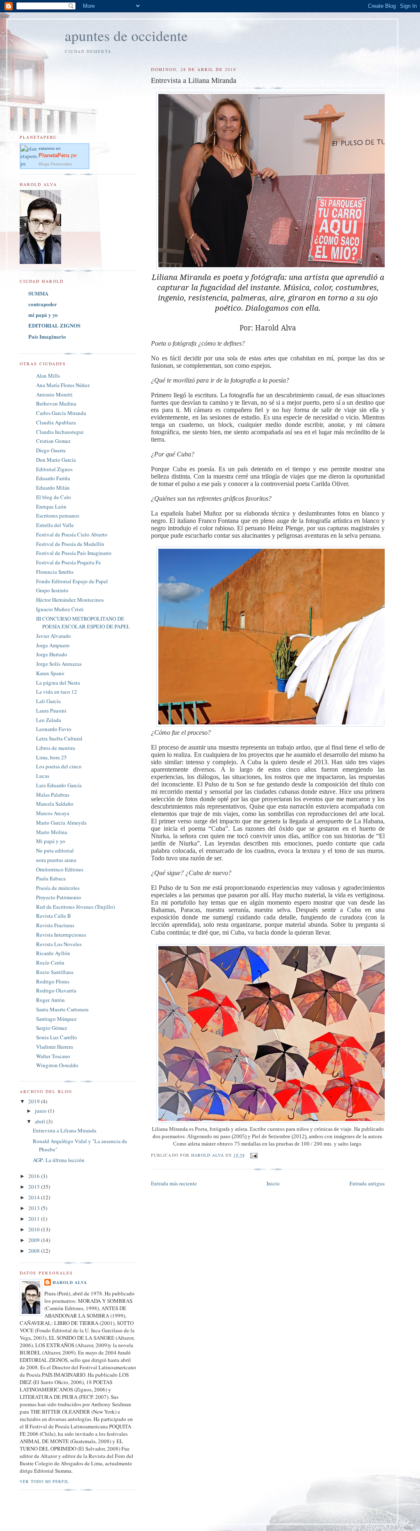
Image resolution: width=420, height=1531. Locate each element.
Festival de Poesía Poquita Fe (68, 562)
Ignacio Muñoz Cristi (60, 609)
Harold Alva (69, 1282)
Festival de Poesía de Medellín (70, 544)
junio (41, 1110)
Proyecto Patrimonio (58, 897)
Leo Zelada (48, 720)
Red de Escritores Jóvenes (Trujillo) (75, 906)
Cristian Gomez (53, 441)
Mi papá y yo (50, 841)
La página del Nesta (58, 682)
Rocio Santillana (54, 972)
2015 (34, 1186)
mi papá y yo (43, 315)
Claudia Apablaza (56, 422)
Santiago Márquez (56, 1018)
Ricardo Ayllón (53, 953)
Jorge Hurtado (51, 654)
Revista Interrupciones (61, 934)
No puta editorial (55, 850)
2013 (34, 1208)
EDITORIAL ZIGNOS (54, 325)
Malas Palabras (52, 794)
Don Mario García (56, 459)
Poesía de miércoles (58, 888)
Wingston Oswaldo (57, 1065)
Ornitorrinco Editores (59, 869)
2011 (34, 1218)
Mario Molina (51, 832)
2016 (34, 1176)
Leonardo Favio (53, 729)
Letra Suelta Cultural (59, 738)
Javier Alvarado (53, 635)
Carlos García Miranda (61, 413)
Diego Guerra (51, 450)
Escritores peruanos (57, 515)
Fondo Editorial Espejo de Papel (72, 581)
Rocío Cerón (50, 962)
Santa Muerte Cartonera (62, 1009)
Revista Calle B (53, 915)
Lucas (42, 775)
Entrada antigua (367, 1183)
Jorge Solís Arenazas (59, 663)
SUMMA (38, 293)
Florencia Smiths (54, 571)
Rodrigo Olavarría (56, 990)
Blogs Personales (55, 164)
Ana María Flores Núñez (63, 385)
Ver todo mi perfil (44, 1481)
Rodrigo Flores (52, 981)
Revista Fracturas (55, 925)
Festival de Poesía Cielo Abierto (71, 534)
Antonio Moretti (54, 394)
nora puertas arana (56, 860)
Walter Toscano (53, 1056)
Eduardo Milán (53, 487)
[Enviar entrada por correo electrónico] (254, 1155)
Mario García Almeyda (61, 822)
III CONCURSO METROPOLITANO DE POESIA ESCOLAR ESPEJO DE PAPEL (83, 622)
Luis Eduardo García (59, 785)
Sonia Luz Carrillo (56, 1037)
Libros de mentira (55, 748)
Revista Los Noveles (59, 944)
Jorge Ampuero (53, 645)
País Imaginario (47, 336)
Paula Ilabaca (51, 878)
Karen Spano (50, 673)
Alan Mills (48, 375)
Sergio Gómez (51, 1027)
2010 (34, 1229)
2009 (34, 1240)
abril (40, 1121)
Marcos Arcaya (52, 813)
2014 (34, 1197)
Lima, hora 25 (51, 757)
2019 (34, 1101)
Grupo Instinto (52, 590)
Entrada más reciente (174, 1183)
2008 (34, 1250)
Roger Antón (50, 1000)
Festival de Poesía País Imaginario (74, 553)
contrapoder (42, 304)
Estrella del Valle (55, 525)
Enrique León (51, 506)
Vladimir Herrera (54, 1046)
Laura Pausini (51, 710)
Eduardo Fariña (53, 478)
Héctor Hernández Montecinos (70, 599)
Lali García (48, 701)
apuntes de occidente (126, 35)
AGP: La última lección (58, 1160)
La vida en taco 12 (56, 691)
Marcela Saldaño (54, 803)
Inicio (273, 1183)
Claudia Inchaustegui (60, 431)
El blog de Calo (53, 497)
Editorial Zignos (54, 469)
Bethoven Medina (56, 403)
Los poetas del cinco (59, 766)
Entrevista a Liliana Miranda (64, 1130)
